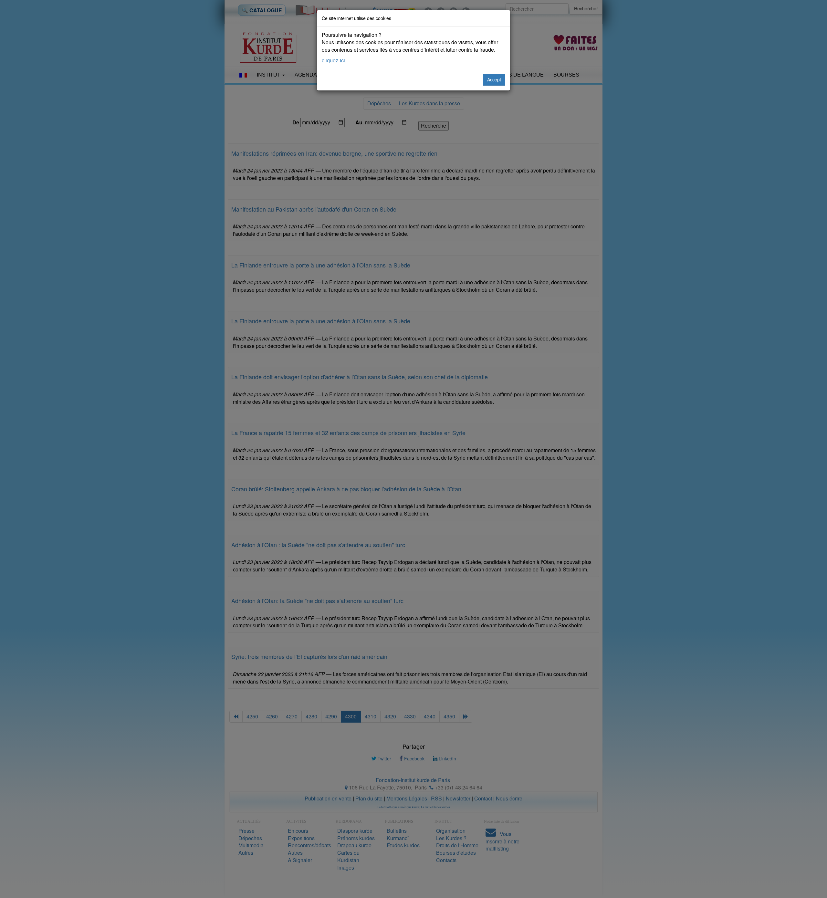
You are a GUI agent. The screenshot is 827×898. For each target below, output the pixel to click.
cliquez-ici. (334, 60)
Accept (494, 79)
